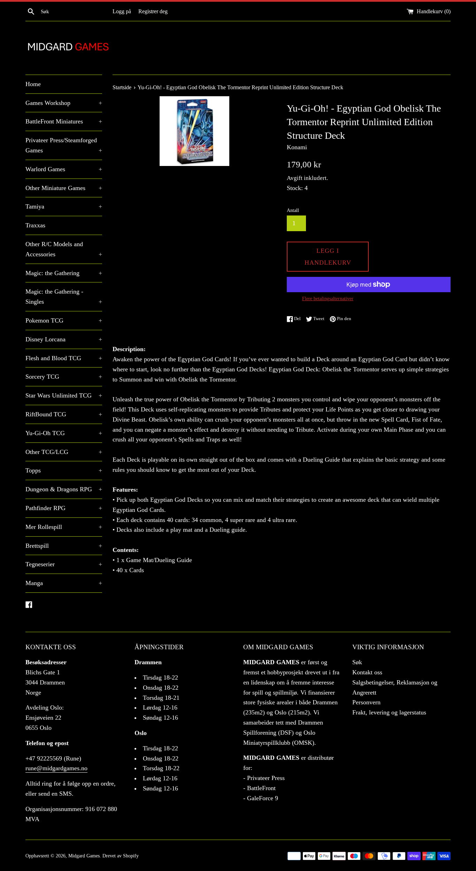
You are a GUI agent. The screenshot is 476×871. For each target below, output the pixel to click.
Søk (357, 662)
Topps (63, 470)
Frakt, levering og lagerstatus (389, 712)
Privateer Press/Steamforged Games (63, 145)
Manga (63, 583)
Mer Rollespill (63, 526)
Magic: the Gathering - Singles (63, 296)
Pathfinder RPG (63, 508)
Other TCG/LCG (63, 451)
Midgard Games (84, 855)
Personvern (366, 702)
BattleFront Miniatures (63, 121)
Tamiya (63, 206)
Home (33, 84)
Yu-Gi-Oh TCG (63, 433)
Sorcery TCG (63, 376)
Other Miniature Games (63, 187)
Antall (293, 210)
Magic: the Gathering (63, 273)
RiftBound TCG (63, 414)
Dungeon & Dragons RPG (63, 489)
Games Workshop (63, 102)
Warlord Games (63, 169)
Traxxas (35, 225)
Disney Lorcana (63, 339)
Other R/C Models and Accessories (63, 249)
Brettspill (63, 545)
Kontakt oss (367, 672)
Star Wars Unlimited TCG (63, 395)
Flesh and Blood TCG (63, 358)
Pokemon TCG (63, 320)
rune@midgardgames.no (56, 768)
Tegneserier (63, 564)
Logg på (122, 11)
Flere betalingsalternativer (327, 298)
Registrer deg (153, 11)
